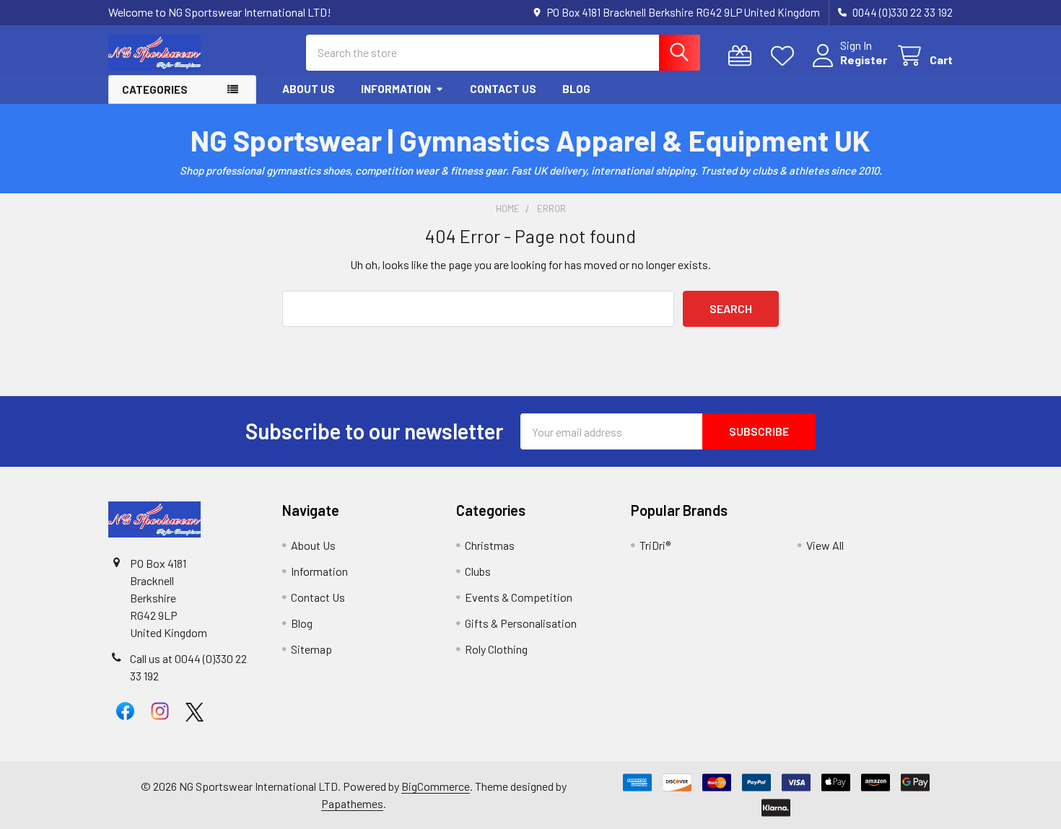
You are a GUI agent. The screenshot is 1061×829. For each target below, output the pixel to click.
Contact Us (503, 88)
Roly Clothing (496, 649)
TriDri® (655, 545)
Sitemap (311, 649)
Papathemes (352, 803)
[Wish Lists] (786, 56)
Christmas (490, 545)
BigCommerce (435, 786)
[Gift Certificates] (743, 56)
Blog (576, 88)
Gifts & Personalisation (521, 623)
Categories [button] (155, 89)
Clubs (478, 571)
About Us (308, 88)
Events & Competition (518, 597)
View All (825, 545)
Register (863, 59)
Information (396, 88)
